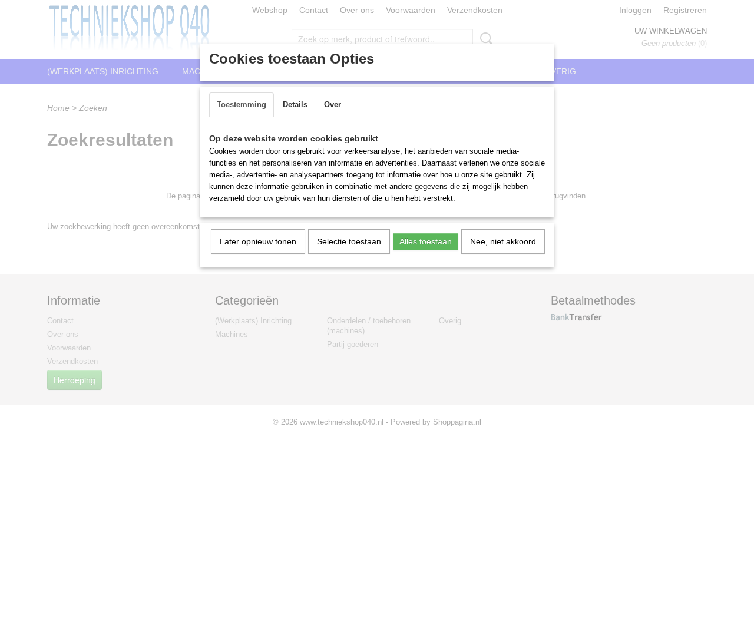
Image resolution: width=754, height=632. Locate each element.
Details (295, 104)
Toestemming (241, 104)
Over (332, 104)
